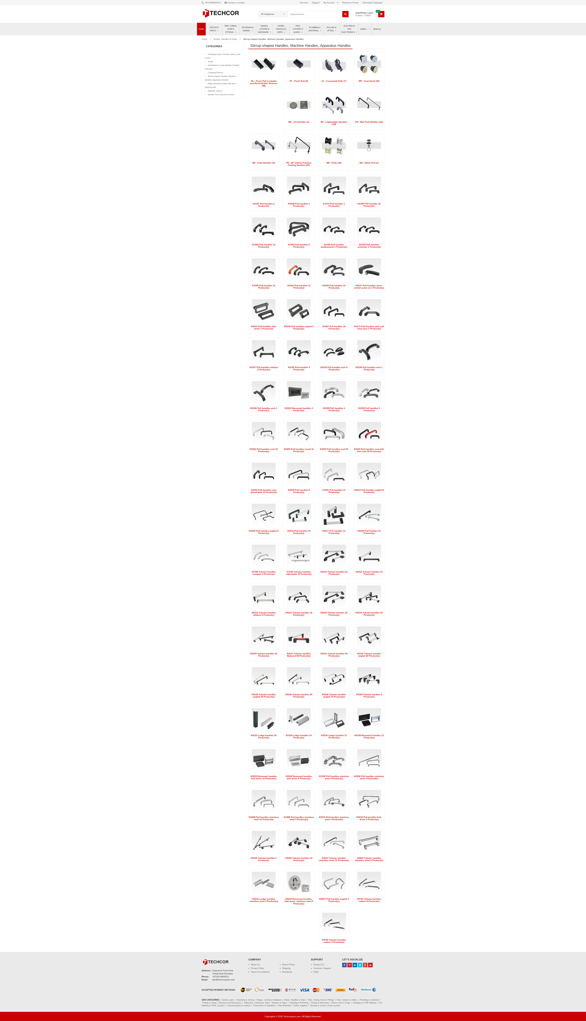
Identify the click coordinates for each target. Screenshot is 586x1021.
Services (304, 2)
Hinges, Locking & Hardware (263, 29)
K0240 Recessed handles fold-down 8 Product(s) (299, 777)
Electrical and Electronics (230, 1003)
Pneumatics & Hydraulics (264, 1005)
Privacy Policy (257, 968)
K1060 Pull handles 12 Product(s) (263, 286)
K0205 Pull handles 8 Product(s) (299, 491)
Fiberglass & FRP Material (364, 1003)
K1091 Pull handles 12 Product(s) (333, 491)
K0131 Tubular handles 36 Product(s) (333, 654)
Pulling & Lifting (331, 29)
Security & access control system (325, 1005)
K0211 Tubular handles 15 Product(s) (369, 573)
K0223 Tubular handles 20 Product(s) (369, 613)
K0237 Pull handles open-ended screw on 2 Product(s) (369, 286)
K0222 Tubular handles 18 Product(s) (333, 613)
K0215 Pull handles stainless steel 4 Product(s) (334, 818)
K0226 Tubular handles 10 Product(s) (298, 859)
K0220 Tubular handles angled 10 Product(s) (334, 695)
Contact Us (318, 964)
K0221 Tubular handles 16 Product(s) (298, 613)
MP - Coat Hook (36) (369, 81)
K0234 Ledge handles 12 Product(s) (334, 736)
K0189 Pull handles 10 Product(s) (369, 204)
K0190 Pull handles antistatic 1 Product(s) (369, 245)
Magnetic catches (214, 91)
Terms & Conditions (260, 972)
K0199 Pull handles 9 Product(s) (369, 409)
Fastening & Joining (248, 29)
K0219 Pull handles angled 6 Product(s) (369, 491)
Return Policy (288, 964)
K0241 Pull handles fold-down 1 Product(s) (264, 327)
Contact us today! (236, 2)
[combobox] (273, 13)
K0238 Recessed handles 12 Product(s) (369, 736)
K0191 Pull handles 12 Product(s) (298, 286)
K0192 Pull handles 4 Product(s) (299, 368)
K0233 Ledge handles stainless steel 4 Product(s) (264, 900)
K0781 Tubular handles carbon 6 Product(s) (369, 900)
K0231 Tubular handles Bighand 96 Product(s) (299, 654)
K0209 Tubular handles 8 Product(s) (369, 695)
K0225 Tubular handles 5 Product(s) (264, 859)
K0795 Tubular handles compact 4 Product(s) (264, 573)
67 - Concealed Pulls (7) (334, 81)
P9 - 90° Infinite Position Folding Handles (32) (298, 164)
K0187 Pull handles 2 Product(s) (264, 204)
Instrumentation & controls (239, 1005)
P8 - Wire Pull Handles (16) (369, 122)
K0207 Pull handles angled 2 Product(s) (334, 900)
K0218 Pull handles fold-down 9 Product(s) (369, 818)
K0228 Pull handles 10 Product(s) (369, 532)
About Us (255, 964)
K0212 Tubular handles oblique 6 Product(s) (264, 613)
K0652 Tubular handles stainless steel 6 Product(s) (369, 859)
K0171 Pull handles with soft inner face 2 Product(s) (369, 327)
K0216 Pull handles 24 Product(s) (298, 532)
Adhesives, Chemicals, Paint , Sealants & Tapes (265, 1003)
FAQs (316, 972)
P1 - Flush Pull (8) (299, 81)
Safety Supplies (300, 1005)
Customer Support (322, 968)
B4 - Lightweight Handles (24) (334, 123)
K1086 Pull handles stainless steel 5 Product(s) (299, 818)
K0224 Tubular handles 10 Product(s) (263, 654)
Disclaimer (287, 972)
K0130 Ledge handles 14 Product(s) (299, 736)
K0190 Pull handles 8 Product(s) (299, 245)
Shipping (286, 968)
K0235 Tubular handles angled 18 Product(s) (264, 695)
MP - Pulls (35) (334, 163)
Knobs (210, 62)
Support (316, 2)
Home (201, 29)
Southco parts (214, 29)
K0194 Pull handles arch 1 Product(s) (369, 368)
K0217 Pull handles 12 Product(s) (333, 532)
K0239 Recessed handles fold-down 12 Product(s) (264, 777)
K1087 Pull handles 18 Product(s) (333, 327)
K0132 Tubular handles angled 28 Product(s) (369, 654)
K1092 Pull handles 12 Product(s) (263, 245)
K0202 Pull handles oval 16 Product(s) (264, 450)
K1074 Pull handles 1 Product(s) (334, 204)
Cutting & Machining (320, 1003)
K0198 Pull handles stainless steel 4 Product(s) (334, 777)
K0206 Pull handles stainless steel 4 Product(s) (369, 777)
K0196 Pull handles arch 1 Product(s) (263, 409)
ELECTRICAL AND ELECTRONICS (348, 29)
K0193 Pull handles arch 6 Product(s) (333, 368)
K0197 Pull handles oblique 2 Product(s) (264, 368)
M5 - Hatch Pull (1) (369, 163)
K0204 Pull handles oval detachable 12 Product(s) (264, 491)
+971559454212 (213, 2)
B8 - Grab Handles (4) (264, 163)
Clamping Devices (215, 73)
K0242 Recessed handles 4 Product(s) (299, 409)
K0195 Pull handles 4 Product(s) (334, 409)
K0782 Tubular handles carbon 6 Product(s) (334, 941)
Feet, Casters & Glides (298, 29)
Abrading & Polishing (299, 1003)
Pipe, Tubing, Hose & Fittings (231, 29)
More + (363, 29)
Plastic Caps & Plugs (340, 1003)
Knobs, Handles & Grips (281, 29)
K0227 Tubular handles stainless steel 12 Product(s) (334, 859)
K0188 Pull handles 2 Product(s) (299, 204)
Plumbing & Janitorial (314, 29)
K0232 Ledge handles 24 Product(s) (264, 736)
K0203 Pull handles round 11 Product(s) (299, 450)
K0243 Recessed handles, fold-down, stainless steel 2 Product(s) (298, 901)
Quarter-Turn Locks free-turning (220, 95)
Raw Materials (284, 1005)
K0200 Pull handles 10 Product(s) (333, 286)
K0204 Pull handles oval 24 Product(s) (334, 450)
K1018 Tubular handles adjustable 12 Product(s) (299, 573)
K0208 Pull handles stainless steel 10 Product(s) (264, 818)
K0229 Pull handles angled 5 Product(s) (264, 532)
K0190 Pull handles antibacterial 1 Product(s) (334, 245)
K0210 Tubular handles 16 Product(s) (333, 573)
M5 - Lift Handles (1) (298, 122)
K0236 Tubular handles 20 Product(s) (298, 695)
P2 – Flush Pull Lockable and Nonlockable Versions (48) (263, 83)
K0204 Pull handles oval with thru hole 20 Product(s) (369, 450)
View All (377, 29)
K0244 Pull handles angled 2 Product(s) (299, 327)
